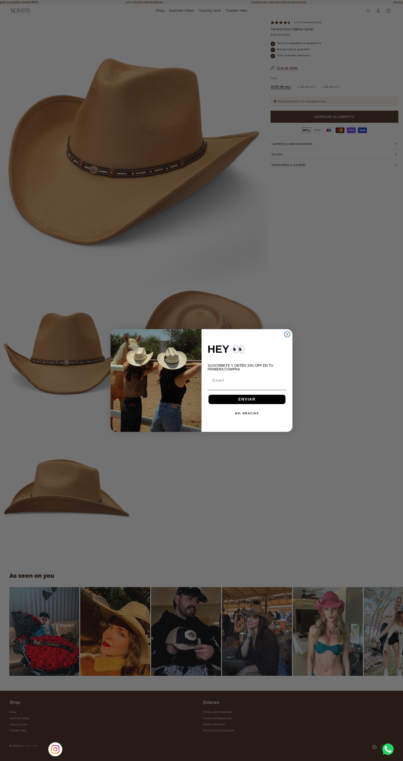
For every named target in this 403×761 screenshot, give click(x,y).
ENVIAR (247, 399)
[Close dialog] (287, 334)
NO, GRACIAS (247, 413)
